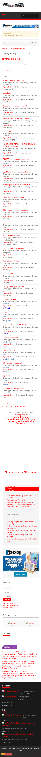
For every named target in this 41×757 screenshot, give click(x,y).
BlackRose (6, 304)
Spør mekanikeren (8, 652)
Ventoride (6, 393)
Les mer (9, 754)
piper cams (7, 375)
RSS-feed (27, 652)
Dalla (7, 372)
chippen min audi (9, 299)
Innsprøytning (26, 666)
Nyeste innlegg (8, 87)
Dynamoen (13, 661)
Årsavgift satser (16, 675)
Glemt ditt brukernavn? (11, 605)
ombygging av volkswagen (13, 388)
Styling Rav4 (8, 131)
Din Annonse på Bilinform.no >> (20, 474)
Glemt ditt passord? (9, 603)
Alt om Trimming (7, 702)
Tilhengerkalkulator (30, 675)
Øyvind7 (6, 316)
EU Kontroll (22, 671)
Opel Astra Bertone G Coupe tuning (16, 172)
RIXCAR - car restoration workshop (16, 159)
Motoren (5, 661)
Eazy (7, 333)
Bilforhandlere (21, 656)
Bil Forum (19, 652)
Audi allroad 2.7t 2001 (11, 261)
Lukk (3, 754)
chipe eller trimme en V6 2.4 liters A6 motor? (19, 324)
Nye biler (14, 671)
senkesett (6, 223)
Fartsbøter (22, 673)
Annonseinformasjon (9, 654)
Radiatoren (6, 664)
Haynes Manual (7, 678)
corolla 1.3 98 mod (10, 273)
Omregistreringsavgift (9, 673)
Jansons (6, 163)
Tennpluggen (22, 661)
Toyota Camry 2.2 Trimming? (14, 80)
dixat (4, 354)
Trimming (13, 668)
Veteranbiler (12, 658)
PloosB (7, 308)
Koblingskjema (7, 666)
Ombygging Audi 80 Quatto (13, 197)
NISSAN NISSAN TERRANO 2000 (16, 118)
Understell (30, 664)
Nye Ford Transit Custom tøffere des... (15, 728)
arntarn (5, 380)
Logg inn (7, 599)
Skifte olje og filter (24, 697)
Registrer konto (8, 608)
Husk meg (7, 596)
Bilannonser (11, 656)
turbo (5, 312)
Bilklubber (5, 668)
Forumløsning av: (18, 415)
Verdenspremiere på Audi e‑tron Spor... (15, 739)
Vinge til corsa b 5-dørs (11, 235)
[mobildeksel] (21, 563)
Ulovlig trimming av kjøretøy (13, 286)
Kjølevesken (15, 664)
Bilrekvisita (6, 671)
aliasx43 (6, 367)
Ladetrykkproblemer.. (11, 337)
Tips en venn (22, 654)
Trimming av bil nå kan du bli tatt (15, 106)
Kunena (26, 415)
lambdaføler (7, 93)
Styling (23, 664)
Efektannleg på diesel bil (12, 363)
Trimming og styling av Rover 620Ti (16, 184)
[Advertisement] (20, 447)
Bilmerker (30, 656)
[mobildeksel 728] (20, 26)
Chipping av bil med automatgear (15, 210)
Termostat (17, 666)
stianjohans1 (7, 342)
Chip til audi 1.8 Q (9, 350)
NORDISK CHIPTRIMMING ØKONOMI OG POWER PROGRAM (19, 145)
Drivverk (32, 661)
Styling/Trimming (11, 58)
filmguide (6, 329)
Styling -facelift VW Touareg (13, 248)
